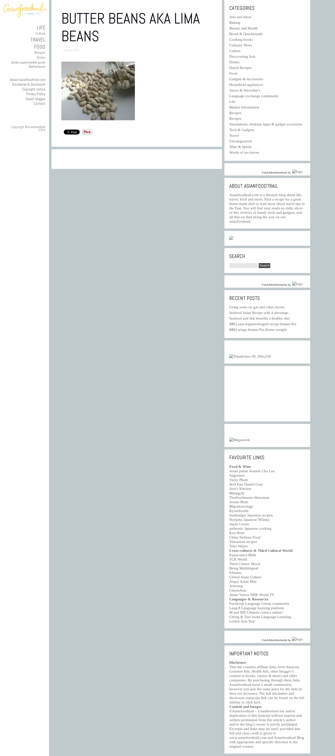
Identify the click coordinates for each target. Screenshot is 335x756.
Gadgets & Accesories (246, 79)
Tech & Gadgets (241, 130)
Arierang (236, 586)
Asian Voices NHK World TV (251, 595)
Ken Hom (236, 533)
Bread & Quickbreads (246, 34)
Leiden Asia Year (242, 621)
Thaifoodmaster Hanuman (249, 498)
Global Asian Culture (245, 577)
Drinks (41, 57)
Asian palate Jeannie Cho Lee (252, 471)
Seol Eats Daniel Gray (246, 484)
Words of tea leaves (244, 152)
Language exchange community (254, 96)
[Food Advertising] (231, 239)
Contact (39, 103)
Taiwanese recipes (243, 542)
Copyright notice (33, 89)
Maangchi (237, 493)
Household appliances (246, 85)
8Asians (235, 573)
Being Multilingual (243, 568)
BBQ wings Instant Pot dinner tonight (258, 330)
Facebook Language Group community (259, 604)
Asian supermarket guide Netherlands (28, 64)
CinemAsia (237, 590)
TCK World (238, 559)
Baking (234, 23)
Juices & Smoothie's (244, 90)
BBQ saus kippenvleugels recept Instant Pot (262, 324)
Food (39, 46)
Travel (37, 39)
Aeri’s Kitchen (240, 489)
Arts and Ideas (240, 17)
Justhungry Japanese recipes (251, 515)
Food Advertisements (274, 172)
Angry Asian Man (243, 581)
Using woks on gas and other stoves (256, 307)
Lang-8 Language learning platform (256, 608)
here (257, 702)
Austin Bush (238, 502)
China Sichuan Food (244, 537)
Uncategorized (240, 141)
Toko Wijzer (238, 546)
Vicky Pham (238, 480)
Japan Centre (239, 524)
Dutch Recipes (240, 68)
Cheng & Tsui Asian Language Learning (260, 617)
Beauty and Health (243, 28)
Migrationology (241, 506)
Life (41, 27)
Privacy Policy (35, 94)
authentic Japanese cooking (250, 528)
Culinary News (240, 45)
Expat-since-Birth (242, 555)
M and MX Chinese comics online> (256, 612)
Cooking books (241, 39)
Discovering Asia (242, 56)
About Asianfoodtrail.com (27, 79)
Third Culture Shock (244, 564)
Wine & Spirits (240, 147)
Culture (40, 33)
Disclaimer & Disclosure (28, 84)
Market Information (244, 107)
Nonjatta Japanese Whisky (249, 520)
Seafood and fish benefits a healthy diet (259, 318)
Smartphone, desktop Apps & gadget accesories (265, 124)
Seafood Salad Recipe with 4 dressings (258, 313)
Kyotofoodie (239, 511)
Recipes (39, 52)
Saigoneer (237, 475)
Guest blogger (35, 98)
